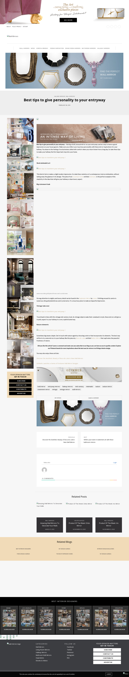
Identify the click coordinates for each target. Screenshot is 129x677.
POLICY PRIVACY (16, 26)
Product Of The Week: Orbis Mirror (79, 524)
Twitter (69, 650)
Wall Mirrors (24, 48)
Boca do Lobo (80, 338)
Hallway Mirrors (103, 48)
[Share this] (60, 109)
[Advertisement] (60, 581)
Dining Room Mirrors (72, 48)
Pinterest (70, 652)
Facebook (70, 647)
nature (98, 386)
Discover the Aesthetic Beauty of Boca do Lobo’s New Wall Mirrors (60, 358)
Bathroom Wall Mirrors (43, 655)
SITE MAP (25, 26)
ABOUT (9, 26)
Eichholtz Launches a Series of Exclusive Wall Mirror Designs (57, 363)
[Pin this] (69, 109)
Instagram (70, 655)
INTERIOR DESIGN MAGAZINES (105, 549)
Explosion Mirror (85, 298)
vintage (54, 389)
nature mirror (107, 386)
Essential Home (77, 177)
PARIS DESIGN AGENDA (23, 554)
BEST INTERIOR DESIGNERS (23, 549)
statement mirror (44, 389)
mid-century (79, 386)
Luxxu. (95, 298)
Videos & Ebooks (42, 48)
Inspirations (40, 658)
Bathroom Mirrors (89, 48)
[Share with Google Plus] (66, 109)
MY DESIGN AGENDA (64, 549)
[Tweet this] (63, 109)
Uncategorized (79, 520)
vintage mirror (65, 389)
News (33, 48)
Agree (109, 674)
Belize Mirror (95, 338)
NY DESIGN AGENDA (105, 554)
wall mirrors (76, 389)
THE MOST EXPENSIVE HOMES (64, 554)
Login (115, 462)
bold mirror (41, 386)
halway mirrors (67, 386)
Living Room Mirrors (43, 650)
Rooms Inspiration (57, 48)
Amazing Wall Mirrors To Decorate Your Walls (49, 524)
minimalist (89, 386)
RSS (68, 658)
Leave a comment (93, 398)
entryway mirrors (54, 386)
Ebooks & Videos (42, 661)
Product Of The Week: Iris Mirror (108, 524)
